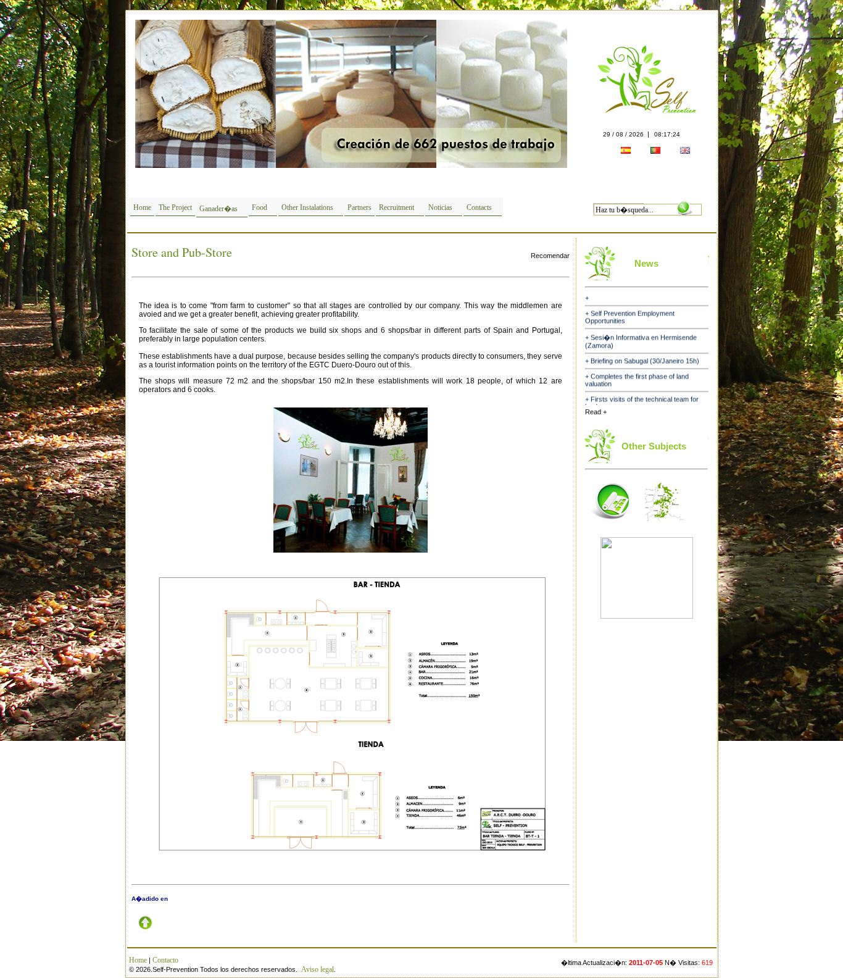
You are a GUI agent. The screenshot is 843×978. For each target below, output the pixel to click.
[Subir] (145, 934)
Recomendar (550, 255)
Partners (359, 207)
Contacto (165, 960)
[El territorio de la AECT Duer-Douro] (665, 525)
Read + (596, 412)
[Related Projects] (611, 525)
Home (142, 207)
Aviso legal (317, 969)
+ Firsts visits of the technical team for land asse (642, 392)
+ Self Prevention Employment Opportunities (630, 306)
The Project (175, 207)
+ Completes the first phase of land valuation (637, 369)
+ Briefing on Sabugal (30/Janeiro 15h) (642, 350)
